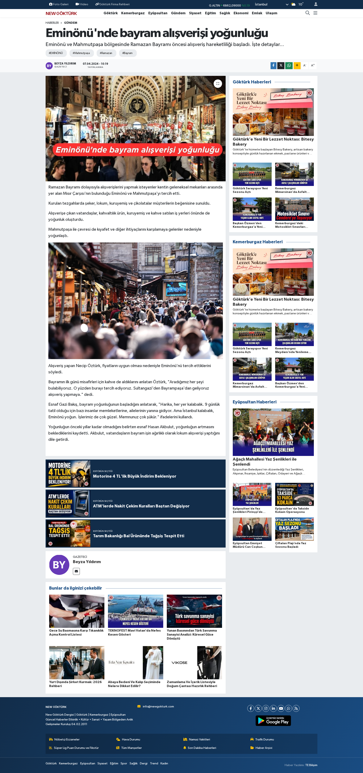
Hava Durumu (131, 739)
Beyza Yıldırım (87, 562)
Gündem (178, 13)
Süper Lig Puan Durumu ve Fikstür (76, 747)
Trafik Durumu (264, 739)
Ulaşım (271, 13)
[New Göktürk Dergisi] (61, 12)
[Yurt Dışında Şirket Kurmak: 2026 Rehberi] (76, 662)
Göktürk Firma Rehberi (114, 4)
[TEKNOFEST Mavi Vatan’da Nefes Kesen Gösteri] (135, 611)
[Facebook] (250, 708)
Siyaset (195, 13)
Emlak (257, 13)
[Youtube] (281, 708)
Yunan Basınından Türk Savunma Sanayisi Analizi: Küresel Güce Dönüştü (192, 634)
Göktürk (111, 13)
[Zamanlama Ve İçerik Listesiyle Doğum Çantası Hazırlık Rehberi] (194, 662)
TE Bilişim (311, 765)
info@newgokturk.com (158, 706)
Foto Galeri (60, 4)
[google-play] (273, 720)
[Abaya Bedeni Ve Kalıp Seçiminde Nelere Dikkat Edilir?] (135, 662)
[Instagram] (265, 708)
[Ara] (308, 13)
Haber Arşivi (264, 747)
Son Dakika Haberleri (202, 747)
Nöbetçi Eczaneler (67, 739)
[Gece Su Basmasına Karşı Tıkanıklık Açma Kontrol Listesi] (76, 611)
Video (84, 4)
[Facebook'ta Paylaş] (273, 65)
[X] (258, 708)
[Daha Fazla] (297, 65)
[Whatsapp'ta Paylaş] (289, 65)
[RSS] (296, 708)
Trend (154, 763)
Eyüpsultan (157, 13)
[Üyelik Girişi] (314, 4)
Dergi (143, 763)
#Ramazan (106, 53)
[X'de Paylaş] (280, 65)
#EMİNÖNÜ (56, 53)
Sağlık (225, 13)
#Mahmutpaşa (81, 53)
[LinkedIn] (273, 708)
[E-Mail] (76, 571)
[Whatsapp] (288, 708)
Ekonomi (241, 13)
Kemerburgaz (133, 13)
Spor (124, 763)
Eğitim (210, 13)
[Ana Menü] (315, 13)
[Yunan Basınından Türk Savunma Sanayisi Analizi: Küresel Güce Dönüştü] (194, 611)
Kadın (164, 763)
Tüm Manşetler (131, 747)
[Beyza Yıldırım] (59, 564)
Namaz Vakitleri (199, 739)
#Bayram (127, 53)
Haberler (52, 22)
